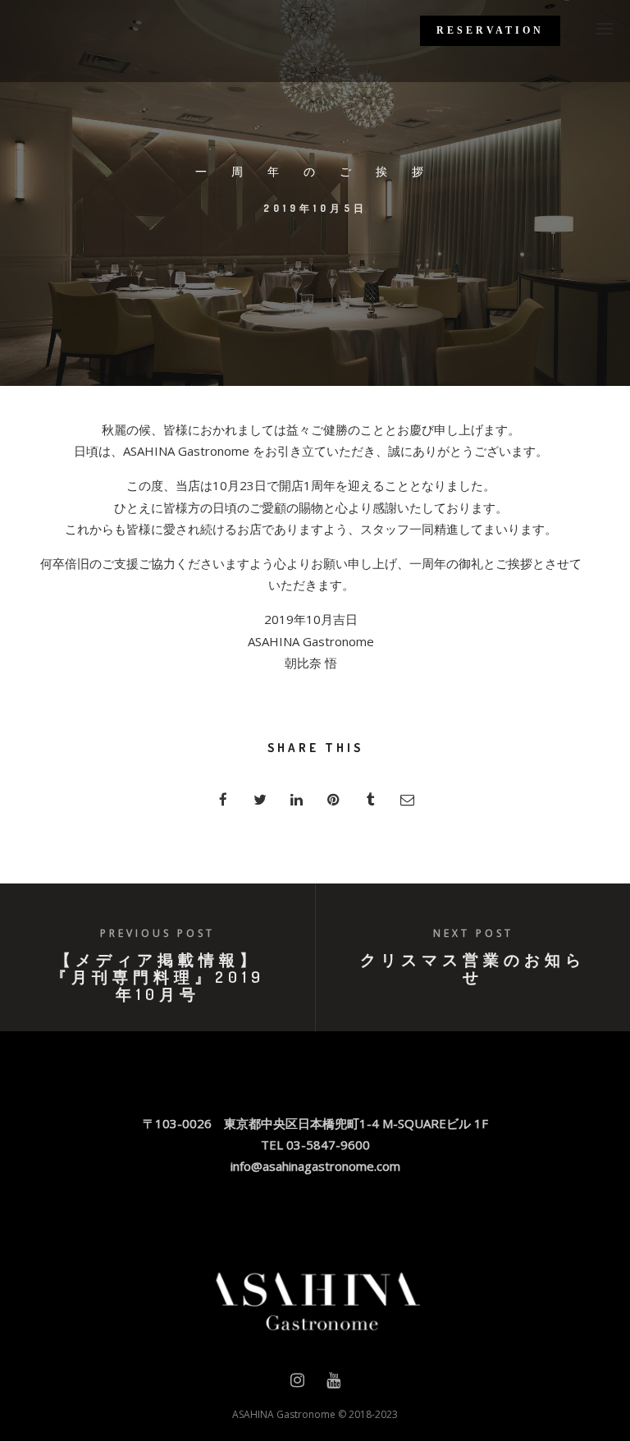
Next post (473, 933)
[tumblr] (370, 799)
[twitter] (259, 799)
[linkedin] (296, 799)
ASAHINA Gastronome (284, 1414)
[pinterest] (333, 799)
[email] (407, 799)
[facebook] (222, 799)
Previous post (157, 933)
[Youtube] (333, 1383)
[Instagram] (297, 1383)
